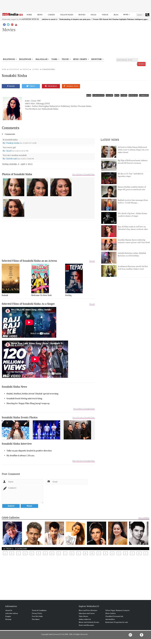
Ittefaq (68, 295)
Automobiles (110, 619)
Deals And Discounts (86, 625)
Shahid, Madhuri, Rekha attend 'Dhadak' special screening (32, 393)
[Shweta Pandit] (75, 544)
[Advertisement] (75, 5)
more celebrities (143, 518)
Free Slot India (37, 616)
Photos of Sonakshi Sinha (17, 174)
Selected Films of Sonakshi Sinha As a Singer (28, 304)
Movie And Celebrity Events (89, 622)
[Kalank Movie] (10, 292)
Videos (105, 14)
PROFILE (26, 69)
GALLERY (109, 95)
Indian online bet (85, 619)
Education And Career (87, 613)
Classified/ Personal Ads (114, 616)
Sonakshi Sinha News (14, 386)
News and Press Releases (88, 610)
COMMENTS (144, 95)
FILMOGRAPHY (98, 95)
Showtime (96, 59)
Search (141, 64)
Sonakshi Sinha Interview (17, 443)
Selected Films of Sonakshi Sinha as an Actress (29, 261)
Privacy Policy (37, 613)
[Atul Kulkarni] (33, 544)
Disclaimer (36, 619)
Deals (93, 14)
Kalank (5, 295)
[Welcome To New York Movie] (40, 292)
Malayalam (41, 59)
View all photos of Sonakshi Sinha (83, 174)
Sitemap (8, 619)
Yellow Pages (66, 14)
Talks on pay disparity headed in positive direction (29, 450)
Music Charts (80, 59)
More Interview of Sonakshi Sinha (83, 461)
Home (29, 14)
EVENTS (124, 95)
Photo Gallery (110, 613)
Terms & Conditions (39, 610)
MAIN (88, 95)
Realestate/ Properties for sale (116, 622)
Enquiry (8, 616)
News (39, 14)
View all (92, 261)
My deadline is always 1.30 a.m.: (20, 455)
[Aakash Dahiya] (54, 544)
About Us (8, 610)
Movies (82, 14)
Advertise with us (30, 19)
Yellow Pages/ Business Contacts (117, 610)
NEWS (116, 95)
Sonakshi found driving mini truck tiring (24, 398)
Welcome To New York (41, 295)
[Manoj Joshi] (12, 544)
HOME (4, 69)
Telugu (65, 59)
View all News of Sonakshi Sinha (84, 409)
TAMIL (54, 59)
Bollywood (9, 59)
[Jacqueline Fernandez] (96, 544)
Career (51, 14)
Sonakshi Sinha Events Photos (20, 417)
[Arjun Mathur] (138, 544)
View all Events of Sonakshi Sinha (83, 417)
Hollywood (25, 59)
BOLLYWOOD (14, 69)
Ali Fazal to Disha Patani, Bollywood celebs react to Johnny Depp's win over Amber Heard (133, 149)
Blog (116, 14)
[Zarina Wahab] (117, 544)
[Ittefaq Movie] (74, 292)
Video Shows (83, 616)
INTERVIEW (133, 95)
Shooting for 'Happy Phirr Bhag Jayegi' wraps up (28, 403)
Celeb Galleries (10, 517)
